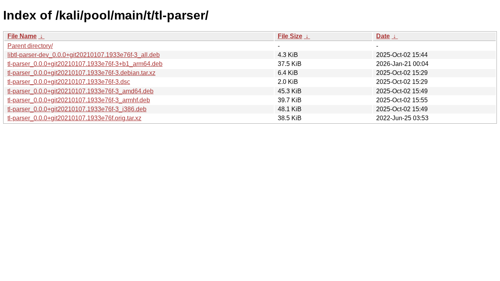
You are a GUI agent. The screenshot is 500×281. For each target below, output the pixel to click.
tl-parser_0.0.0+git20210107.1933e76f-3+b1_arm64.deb (84, 63)
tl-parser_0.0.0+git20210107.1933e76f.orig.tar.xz (74, 118)
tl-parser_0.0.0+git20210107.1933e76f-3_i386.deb (76, 109)
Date (383, 36)
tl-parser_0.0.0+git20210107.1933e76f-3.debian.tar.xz (81, 72)
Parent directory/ (30, 46)
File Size (290, 36)
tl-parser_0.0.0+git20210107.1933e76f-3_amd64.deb (80, 91)
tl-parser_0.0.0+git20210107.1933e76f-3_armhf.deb (78, 100)
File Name (22, 36)
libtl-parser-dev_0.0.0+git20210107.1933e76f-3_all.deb (83, 55)
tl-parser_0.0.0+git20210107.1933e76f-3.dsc (68, 81)
